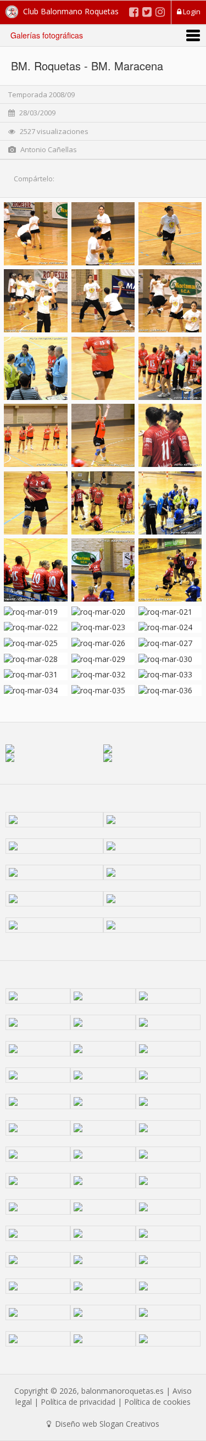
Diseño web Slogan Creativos (106, 1423)
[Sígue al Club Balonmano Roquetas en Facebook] (134, 11)
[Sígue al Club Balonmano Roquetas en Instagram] (160, 11)
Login (191, 11)
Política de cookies (157, 1402)
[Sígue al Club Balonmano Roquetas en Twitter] (147, 11)
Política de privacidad (78, 1402)
